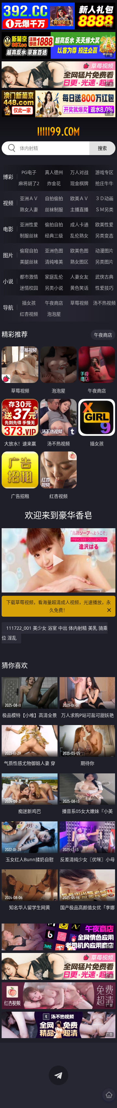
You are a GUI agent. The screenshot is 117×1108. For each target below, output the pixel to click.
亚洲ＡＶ (29, 198)
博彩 (8, 177)
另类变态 (104, 235)
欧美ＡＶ (79, 198)
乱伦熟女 (79, 235)
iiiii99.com (58, 131)
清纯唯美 (54, 262)
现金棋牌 (79, 183)
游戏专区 (104, 172)
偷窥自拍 (29, 250)
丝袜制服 (54, 209)
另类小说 (54, 288)
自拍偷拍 (54, 198)
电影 (8, 229)
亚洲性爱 (29, 224)
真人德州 (54, 172)
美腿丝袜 (29, 262)
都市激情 (29, 277)
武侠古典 (104, 277)
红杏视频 (29, 314)
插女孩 (29, 303)
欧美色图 (79, 250)
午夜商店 (54, 303)
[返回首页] (108, 1094)
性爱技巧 (104, 288)
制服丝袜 (29, 235)
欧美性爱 (104, 224)
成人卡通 (79, 224)
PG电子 (28, 172)
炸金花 (54, 183)
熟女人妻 (29, 209)
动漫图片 (104, 250)
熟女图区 (79, 262)
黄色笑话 (79, 288)
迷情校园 (29, 288)
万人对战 (79, 172)
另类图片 (104, 262)
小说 (8, 281)
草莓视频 (79, 303)
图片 (8, 255)
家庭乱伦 (54, 277)
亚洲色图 (54, 250)
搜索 (102, 148)
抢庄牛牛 (104, 183)
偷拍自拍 (54, 224)
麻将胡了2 (29, 183)
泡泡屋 (54, 314)
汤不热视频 (104, 303)
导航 (8, 307)
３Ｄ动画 (104, 198)
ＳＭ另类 (104, 209)
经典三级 (54, 235)
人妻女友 (79, 277)
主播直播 (79, 209)
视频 (8, 203)
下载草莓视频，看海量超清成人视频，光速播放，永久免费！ (58, 606)
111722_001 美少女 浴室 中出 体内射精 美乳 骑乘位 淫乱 (55, 633)
